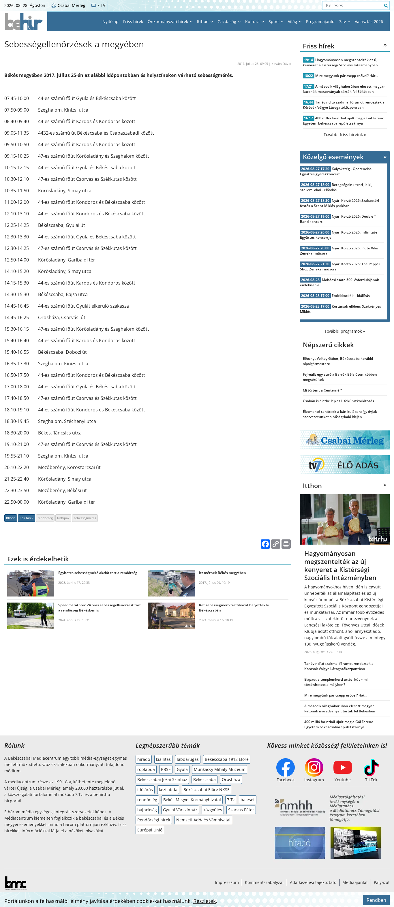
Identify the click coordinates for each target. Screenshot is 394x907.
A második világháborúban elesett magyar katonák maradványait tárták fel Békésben (344, 89)
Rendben (376, 900)
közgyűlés (212, 809)
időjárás (145, 789)
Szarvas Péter (241, 809)
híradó (143, 759)
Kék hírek (26, 518)
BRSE (166, 769)
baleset (248, 799)
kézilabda (168, 789)
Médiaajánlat (355, 882)
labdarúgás (188, 759)
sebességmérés (85, 518)
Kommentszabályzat (264, 882)
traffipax (63, 518)
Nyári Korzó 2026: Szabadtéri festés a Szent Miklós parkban (339, 203)
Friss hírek (133, 21)
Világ (293, 21)
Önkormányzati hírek (168, 21)
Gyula (182, 769)
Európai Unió (149, 830)
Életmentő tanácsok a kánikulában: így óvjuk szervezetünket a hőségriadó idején (340, 414)
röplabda (146, 769)
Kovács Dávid (281, 63)
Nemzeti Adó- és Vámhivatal (203, 820)
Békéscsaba (204, 779)
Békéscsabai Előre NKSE (206, 789)
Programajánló (320, 21)
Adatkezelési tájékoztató (313, 882)
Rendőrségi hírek (153, 820)
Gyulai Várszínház (180, 809)
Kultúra (253, 21)
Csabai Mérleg (71, 5)
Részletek (204, 900)
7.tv (343, 21)
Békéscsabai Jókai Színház (162, 779)
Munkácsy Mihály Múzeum (219, 769)
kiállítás (163, 759)
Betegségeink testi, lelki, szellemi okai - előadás (336, 187)
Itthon (203, 21)
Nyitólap (110, 21)
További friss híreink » (345, 134)
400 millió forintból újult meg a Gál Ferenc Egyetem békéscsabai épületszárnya (343, 121)
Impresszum (227, 882)
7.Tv (230, 799)
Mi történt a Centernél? (322, 390)
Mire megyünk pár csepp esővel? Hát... (346, 75)
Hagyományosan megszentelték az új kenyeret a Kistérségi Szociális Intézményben (340, 62)
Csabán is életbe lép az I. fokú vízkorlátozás (338, 400)
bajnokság (147, 809)
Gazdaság (227, 21)
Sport (274, 21)
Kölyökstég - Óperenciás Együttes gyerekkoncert (336, 171)
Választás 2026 (369, 21)
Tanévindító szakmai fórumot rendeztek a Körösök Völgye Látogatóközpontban (344, 105)
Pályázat (382, 882)
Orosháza (231, 779)
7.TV (100, 5)
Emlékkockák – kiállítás (351, 295)
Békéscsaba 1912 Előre (227, 759)
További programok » (344, 331)
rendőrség (45, 518)
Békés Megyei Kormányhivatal (192, 799)
